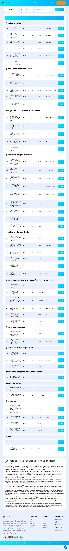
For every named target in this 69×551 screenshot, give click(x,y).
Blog (52, 3)
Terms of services (49, 543)
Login (31, 521)
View (62, 28)
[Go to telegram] (65, 547)
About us (29, 3)
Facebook (45, 519)
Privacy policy (60, 543)
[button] (11, 9)
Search (59, 9)
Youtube (45, 525)
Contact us (41, 3)
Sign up (32, 523)
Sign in (17, 3)
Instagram (45, 523)
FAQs (31, 527)
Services (23, 3)
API (35, 3)
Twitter (45, 521)
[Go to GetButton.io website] (66, 549)
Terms (47, 3)
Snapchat (45, 527)
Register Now (61, 2)
